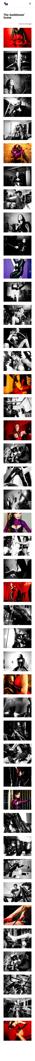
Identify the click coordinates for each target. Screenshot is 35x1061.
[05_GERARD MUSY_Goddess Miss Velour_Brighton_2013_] (17, 140)
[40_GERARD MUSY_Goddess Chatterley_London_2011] (17, 948)
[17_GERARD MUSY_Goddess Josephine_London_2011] (17, 417)
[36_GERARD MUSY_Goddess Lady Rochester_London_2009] (17, 856)
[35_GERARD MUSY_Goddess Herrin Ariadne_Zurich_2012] (17, 833)
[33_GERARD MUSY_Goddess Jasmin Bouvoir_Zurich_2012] (17, 787)
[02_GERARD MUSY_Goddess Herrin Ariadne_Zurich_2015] (17, 71)
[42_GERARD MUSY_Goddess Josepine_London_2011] (17, 994)
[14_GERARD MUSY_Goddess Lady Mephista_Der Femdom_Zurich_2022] (17, 348)
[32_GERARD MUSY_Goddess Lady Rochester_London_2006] (17, 763)
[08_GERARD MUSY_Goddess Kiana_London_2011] (17, 209)
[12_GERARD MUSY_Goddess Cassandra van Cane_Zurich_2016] (17, 302)
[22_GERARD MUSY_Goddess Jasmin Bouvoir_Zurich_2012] (17, 532)
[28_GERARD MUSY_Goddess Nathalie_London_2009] (17, 671)
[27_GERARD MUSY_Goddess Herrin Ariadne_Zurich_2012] (17, 648)
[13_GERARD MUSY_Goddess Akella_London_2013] (17, 325)
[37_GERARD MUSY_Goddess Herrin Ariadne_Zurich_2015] (17, 879)
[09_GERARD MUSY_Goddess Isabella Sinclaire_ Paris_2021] (17, 232)
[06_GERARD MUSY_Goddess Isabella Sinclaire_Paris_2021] (17, 163)
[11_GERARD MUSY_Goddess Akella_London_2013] (17, 278)
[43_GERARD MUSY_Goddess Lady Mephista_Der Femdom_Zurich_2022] (17, 1017)
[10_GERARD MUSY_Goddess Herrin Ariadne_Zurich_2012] (17, 255)
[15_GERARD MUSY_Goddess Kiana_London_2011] (17, 371)
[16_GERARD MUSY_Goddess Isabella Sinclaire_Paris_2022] (17, 394)
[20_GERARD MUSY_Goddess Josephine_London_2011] (17, 486)
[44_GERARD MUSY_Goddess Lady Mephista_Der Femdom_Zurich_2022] (17, 1041)
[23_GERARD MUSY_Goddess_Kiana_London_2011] (17, 556)
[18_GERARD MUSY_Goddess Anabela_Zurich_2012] (17, 440)
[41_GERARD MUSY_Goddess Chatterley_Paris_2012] (17, 971)
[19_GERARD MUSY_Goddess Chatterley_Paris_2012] (17, 463)
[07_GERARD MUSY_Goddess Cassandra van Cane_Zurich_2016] (17, 186)
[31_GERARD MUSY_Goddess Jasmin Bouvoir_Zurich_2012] (17, 740)
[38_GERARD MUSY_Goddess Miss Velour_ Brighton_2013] (17, 902)
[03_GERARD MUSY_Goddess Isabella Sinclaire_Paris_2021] (17, 94)
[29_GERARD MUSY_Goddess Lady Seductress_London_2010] (17, 694)
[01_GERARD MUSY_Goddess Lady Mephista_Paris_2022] (17, 47)
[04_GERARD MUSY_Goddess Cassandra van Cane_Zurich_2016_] (17, 117)
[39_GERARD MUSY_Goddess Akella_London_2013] (17, 925)
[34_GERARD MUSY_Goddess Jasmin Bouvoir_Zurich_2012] (17, 810)
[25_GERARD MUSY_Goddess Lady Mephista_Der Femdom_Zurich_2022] (17, 602)
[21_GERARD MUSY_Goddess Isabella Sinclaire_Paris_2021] (17, 509)
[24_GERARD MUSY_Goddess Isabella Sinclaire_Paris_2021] (17, 579)
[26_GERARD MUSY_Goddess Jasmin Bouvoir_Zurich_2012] (17, 625)
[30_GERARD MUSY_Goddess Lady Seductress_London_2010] (17, 717)
